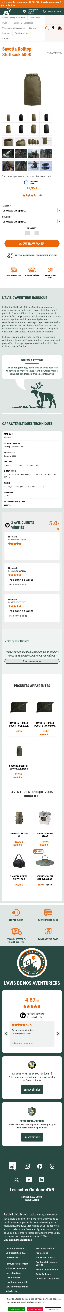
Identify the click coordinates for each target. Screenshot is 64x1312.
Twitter (16, 1179)
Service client (16, 920)
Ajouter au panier (31, 243)
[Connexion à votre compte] (53, 28)
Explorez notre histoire (17, 1239)
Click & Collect (13, 1277)
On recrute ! (12, 1257)
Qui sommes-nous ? (16, 1248)
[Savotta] (54, 53)
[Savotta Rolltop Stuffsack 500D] (8, 117)
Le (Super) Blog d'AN (16, 1252)
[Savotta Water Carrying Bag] (45, 869)
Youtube (29, 1179)
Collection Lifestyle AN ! (48, 1278)
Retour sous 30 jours (50, 276)
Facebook (40, 1166)
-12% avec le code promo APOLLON (20, 2)
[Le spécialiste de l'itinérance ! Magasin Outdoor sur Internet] (6, 11)
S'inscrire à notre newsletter (31, 1198)
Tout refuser (36, 1309)
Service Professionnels (17, 1286)
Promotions (42, 1252)
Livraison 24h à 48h (32, 275)
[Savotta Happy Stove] (45, 826)
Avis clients (11, 1291)
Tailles (5, 206)
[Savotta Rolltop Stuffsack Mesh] (19, 758)
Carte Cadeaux (43, 1274)
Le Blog (13, 1166)
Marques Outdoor (45, 1248)
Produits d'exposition (47, 1269)
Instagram (27, 1166)
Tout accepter (17, 1309)
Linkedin (42, 1179)
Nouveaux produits (46, 1257)
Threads (52, 1166)
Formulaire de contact (17, 1263)
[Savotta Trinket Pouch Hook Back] (19, 715)
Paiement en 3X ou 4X (14, 275)
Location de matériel (16, 1282)
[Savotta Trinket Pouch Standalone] (45, 715)
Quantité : (32, 228)
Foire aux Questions (16, 1268)
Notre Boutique (14, 1273)
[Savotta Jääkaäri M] (19, 826)
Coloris (6, 217)
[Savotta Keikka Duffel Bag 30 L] (19, 869)
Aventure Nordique (19, 1214)
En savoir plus (32, 1089)
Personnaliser (53, 1309)
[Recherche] (47, 28)
